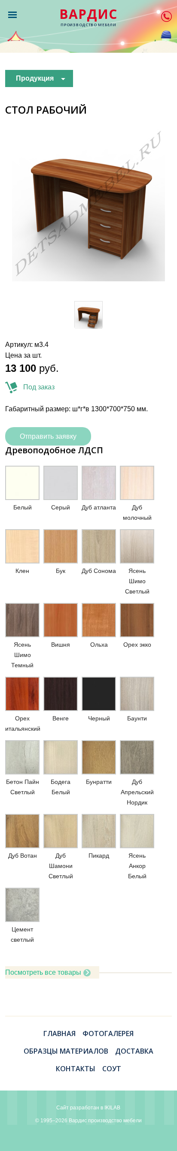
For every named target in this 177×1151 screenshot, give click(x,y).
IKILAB (112, 1108)
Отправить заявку (48, 436)
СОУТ (111, 1068)
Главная (59, 1033)
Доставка (134, 1051)
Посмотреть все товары (43, 972)
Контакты (75, 1068)
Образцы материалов (66, 1051)
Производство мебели (88, 17)
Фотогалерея (108, 1033)
